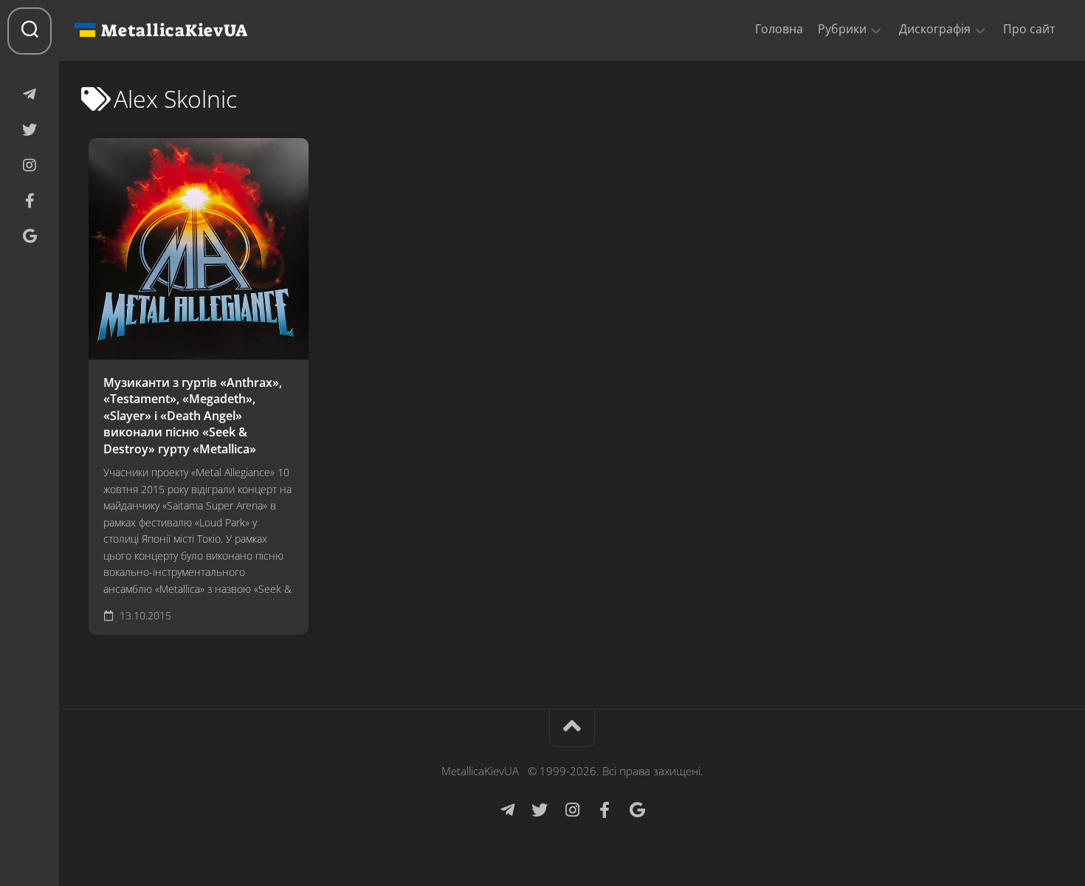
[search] (29, 31)
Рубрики (842, 29)
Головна (779, 28)
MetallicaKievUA (174, 30)
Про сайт (1029, 28)
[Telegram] (29, 94)
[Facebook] (29, 201)
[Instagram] (29, 165)
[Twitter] (29, 130)
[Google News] (29, 236)
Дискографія (935, 29)
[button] (876, 29)
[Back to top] (572, 728)
